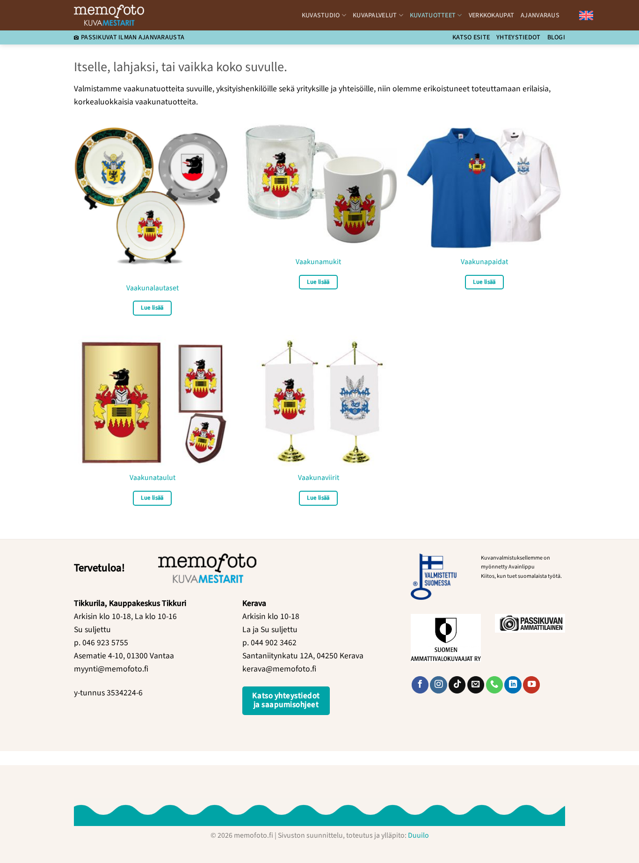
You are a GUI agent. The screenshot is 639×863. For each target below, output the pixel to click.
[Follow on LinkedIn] (512, 684)
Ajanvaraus (540, 15)
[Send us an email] (475, 684)
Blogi (556, 37)
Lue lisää (152, 307)
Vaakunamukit (318, 262)
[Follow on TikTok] (457, 684)
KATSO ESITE (471, 37)
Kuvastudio (321, 15)
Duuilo (418, 835)
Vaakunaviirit (318, 478)
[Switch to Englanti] (586, 15)
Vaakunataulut (152, 478)
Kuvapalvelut (375, 15)
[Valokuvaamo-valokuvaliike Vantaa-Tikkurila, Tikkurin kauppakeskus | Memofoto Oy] (109, 15)
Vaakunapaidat (484, 262)
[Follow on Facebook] (420, 684)
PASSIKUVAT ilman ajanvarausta (132, 37)
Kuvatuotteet (433, 15)
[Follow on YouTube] (531, 684)
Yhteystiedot (518, 37)
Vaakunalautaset (152, 288)
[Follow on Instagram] (438, 684)
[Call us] (494, 684)
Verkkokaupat (491, 15)
